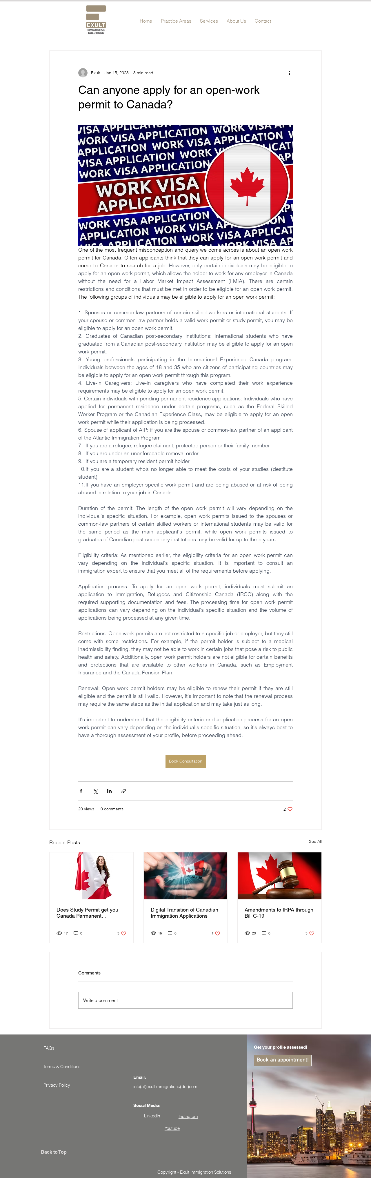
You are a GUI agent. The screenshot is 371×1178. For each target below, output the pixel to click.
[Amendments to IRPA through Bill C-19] (279, 875)
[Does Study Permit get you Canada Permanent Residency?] (91, 875)
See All (315, 841)
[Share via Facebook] (81, 791)
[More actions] (289, 72)
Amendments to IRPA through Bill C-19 (279, 913)
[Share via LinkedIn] (109, 791)
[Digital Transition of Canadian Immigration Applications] (186, 875)
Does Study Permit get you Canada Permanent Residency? (87, 913)
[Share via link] (123, 791)
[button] (176, 18)
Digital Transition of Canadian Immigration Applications (184, 913)
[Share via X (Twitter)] (95, 791)
